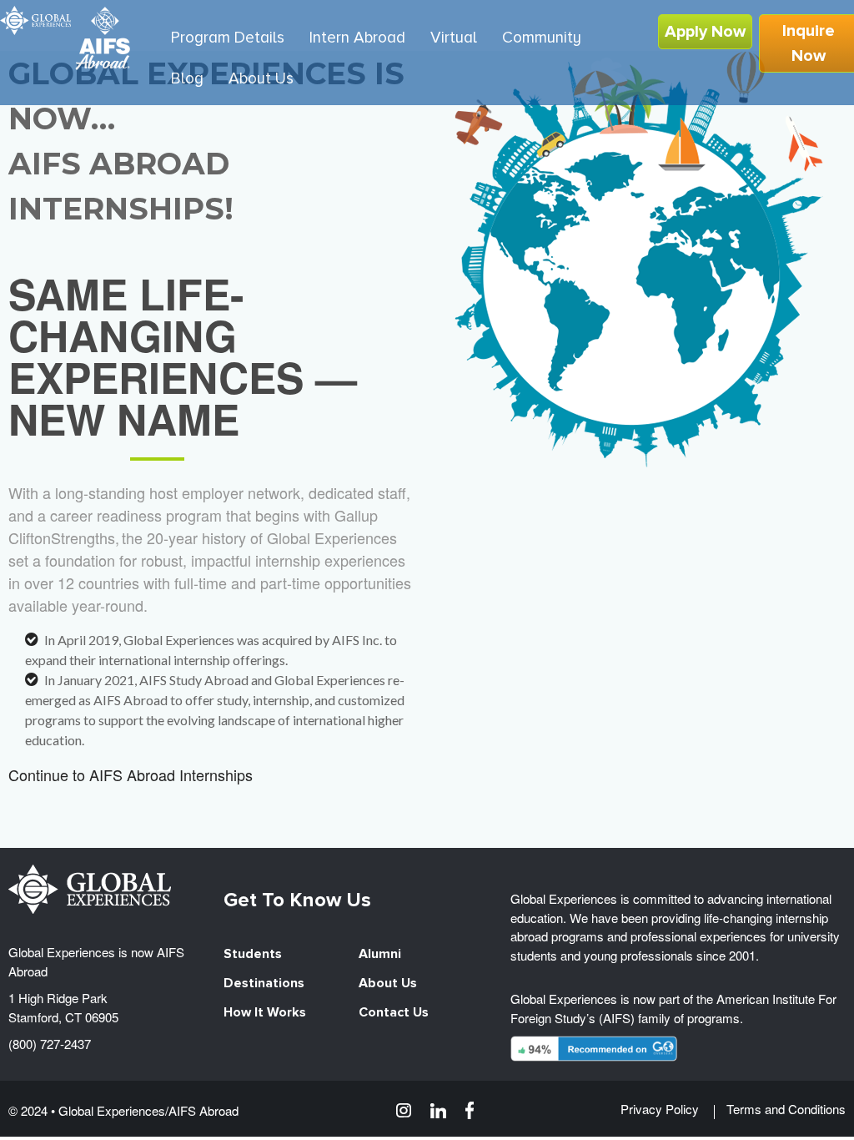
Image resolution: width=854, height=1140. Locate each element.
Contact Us (394, 1012)
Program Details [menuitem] (227, 38)
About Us (388, 983)
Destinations (264, 983)
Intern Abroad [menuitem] (357, 38)
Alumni (380, 954)
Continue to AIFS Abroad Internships (130, 774)
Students (253, 954)
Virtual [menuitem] (453, 38)
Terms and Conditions (786, 1108)
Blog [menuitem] (187, 78)
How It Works (265, 1012)
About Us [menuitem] (261, 78)
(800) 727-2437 (49, 1043)
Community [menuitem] (541, 38)
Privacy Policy (659, 1108)
